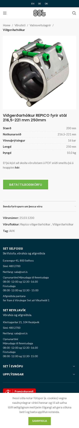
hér (17, 167)
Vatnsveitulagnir (40, 25)
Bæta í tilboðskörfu (25, 184)
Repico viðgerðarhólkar (35, 224)
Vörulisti (20, 25)
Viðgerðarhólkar (14, 29)
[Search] (74, 13)
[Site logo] (39, 12)
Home (6, 25)
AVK (12, 231)
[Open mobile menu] (5, 13)
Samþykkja (39, 420)
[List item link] (39, 266)
